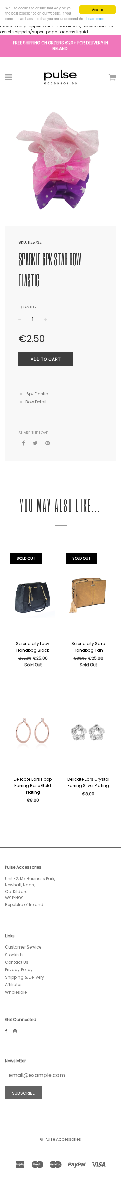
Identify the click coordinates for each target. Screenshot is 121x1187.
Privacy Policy (19, 969)
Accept (97, 9)
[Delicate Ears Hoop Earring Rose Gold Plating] (32, 730)
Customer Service (23, 947)
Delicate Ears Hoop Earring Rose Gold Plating (33, 785)
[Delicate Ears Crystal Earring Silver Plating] (88, 730)
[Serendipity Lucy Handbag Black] (32, 595)
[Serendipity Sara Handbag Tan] (88, 595)
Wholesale (16, 992)
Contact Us (16, 962)
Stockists (14, 955)
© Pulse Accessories (60, 1139)
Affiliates (14, 984)
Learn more (95, 18)
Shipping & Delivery (24, 977)
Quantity (27, 307)
